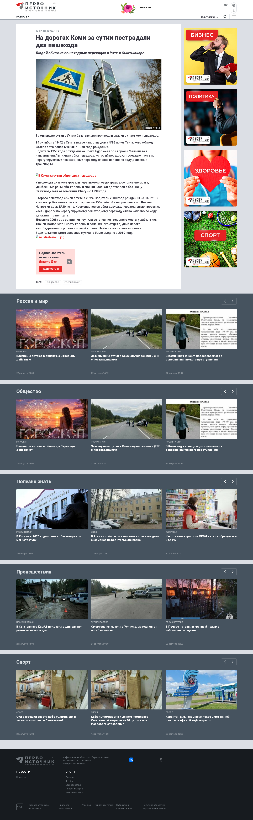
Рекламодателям (104, 805)
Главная (70, 777)
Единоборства (73, 785)
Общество (53, 282)
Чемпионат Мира (74, 792)
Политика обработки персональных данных (154, 806)
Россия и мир (72, 282)
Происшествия (33, 572)
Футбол (69, 781)
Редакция (86, 805)
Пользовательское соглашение (38, 806)
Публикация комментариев (124, 806)
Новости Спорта (74, 788)
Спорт (23, 662)
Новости (23, 771)
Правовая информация (65, 806)
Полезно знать (33, 481)
